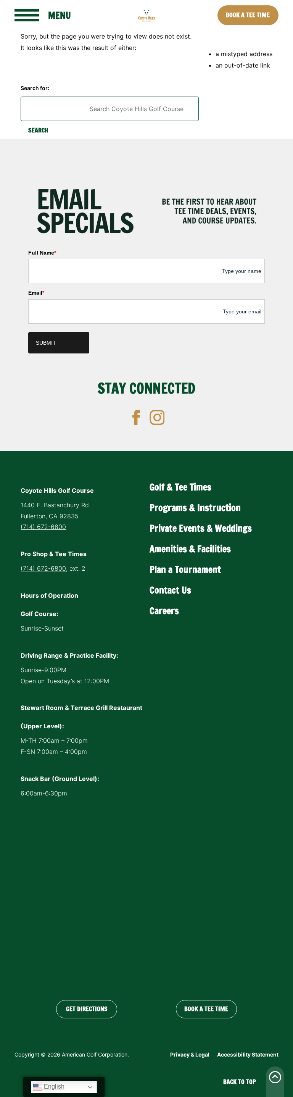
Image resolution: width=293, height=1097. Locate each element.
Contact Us (170, 590)
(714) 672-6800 (43, 527)
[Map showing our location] (146, 897)
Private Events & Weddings (201, 528)
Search (38, 130)
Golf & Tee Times (180, 487)
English (53, 1086)
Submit (46, 343)
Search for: (35, 88)
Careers (164, 610)
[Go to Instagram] (157, 417)
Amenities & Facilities (190, 549)
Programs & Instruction (195, 507)
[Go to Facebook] (136, 417)
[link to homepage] (146, 15)
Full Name (42, 253)
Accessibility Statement (248, 1054)
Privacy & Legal (189, 1054)
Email (36, 293)
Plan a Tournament (185, 569)
